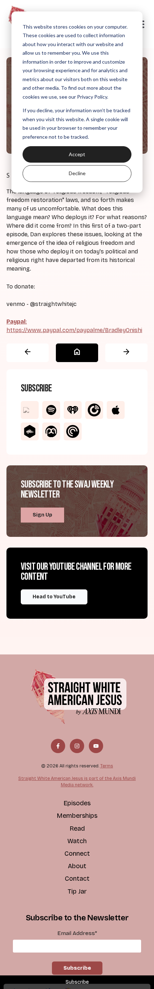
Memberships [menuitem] (77, 816)
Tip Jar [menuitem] (77, 891)
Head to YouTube (54, 597)
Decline (77, 173)
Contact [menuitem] (77, 878)
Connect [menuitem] (77, 853)
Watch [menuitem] (77, 841)
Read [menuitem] (77, 828)
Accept (77, 154)
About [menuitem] (77, 866)
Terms (106, 765)
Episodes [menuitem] (77, 803)
